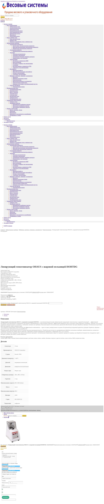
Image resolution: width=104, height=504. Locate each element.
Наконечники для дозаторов (20, 58)
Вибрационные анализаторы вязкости (23, 51)
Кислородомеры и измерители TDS (22, 66)
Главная (3, 229)
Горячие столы (13, 101)
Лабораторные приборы (13, 43)
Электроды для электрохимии (20, 67)
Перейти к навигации (6, 1)
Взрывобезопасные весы (16, 30)
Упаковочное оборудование (14, 100)
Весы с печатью (14, 92)
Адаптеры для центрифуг (19, 74)
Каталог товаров (8, 24)
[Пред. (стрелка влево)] (1, 449)
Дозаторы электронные (19, 55)
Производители (11, 120)
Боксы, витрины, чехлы (16, 110)
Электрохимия (13, 59)
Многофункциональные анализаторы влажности (25, 47)
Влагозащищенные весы (16, 32)
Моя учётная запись (9, 413)
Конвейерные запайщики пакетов (21, 104)
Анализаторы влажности (16, 44)
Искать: (3, 15)
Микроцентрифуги (18, 70)
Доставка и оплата (8, 122)
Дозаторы (12, 52)
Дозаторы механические (19, 54)
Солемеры (15, 65)
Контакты (6, 118)
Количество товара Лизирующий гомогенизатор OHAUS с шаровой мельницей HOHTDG (24, 303)
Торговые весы (14, 93)
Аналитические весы (15, 28)
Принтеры (12, 111)
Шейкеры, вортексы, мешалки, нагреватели (21, 75)
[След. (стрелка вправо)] (2, 449)
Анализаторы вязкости (16, 50)
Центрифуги (13, 69)
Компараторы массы (15, 33)
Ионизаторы (13, 112)
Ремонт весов (7, 116)
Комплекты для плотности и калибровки (20, 114)
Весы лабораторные (12, 25)
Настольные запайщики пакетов (21, 107)
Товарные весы (14, 97)
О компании (7, 119)
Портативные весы (15, 36)
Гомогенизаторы (17, 80)
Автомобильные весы (15, 89)
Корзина (6, 417)
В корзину (3, 304)
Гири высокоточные (15, 39)
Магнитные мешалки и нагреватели (22, 81)
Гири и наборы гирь (12, 37)
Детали (5, 315)
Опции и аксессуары (12, 108)
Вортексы (15, 77)
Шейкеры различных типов (20, 78)
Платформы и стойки (15, 115)
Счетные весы (13, 95)
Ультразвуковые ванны (19, 86)
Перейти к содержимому (18, 1)
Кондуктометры (17, 62)
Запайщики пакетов (15, 103)
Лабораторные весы (15, 26)
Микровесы (13, 35)
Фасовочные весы (14, 96)
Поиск (2, 17)
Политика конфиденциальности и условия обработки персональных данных (21, 410)
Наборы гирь (13, 40)
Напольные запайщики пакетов (21, 105)
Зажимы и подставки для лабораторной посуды (25, 84)
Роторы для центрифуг (19, 73)
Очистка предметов (15, 85)
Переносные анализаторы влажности (22, 48)
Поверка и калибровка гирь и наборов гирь (21, 41)
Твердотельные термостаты (20, 82)
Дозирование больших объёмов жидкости (23, 56)
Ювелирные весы (14, 29)
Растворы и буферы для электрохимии (23, 63)
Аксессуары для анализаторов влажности (23, 45)
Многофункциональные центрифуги (22, 71)
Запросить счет (10, 304)
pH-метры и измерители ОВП (20, 60)
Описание (6, 314)
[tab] (53, 314)
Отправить (5, 497)
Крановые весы (14, 90)
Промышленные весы (12, 88)
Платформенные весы (15, 99)
